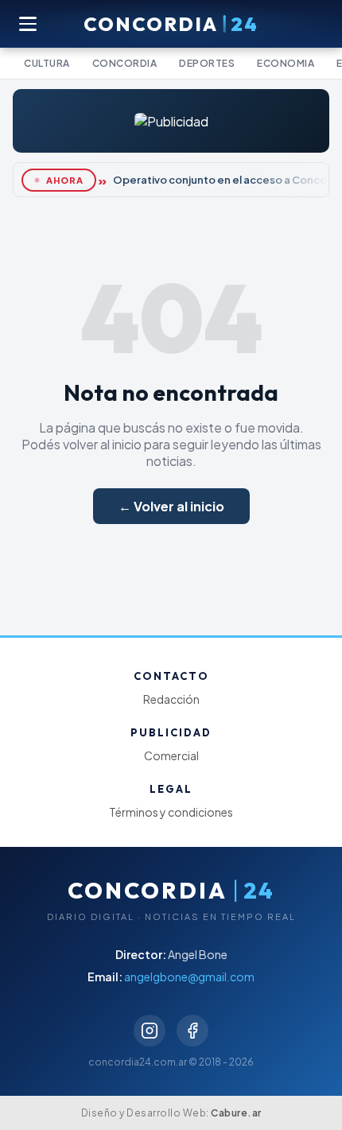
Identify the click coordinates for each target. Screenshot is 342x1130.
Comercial (171, 755)
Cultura (47, 63)
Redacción (171, 699)
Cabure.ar (236, 1113)
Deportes (207, 63)
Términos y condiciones (171, 812)
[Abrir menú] (29, 23)
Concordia (124, 63)
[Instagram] (149, 1031)
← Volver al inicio (171, 506)
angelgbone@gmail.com (189, 976)
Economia (285, 63)
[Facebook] (192, 1031)
